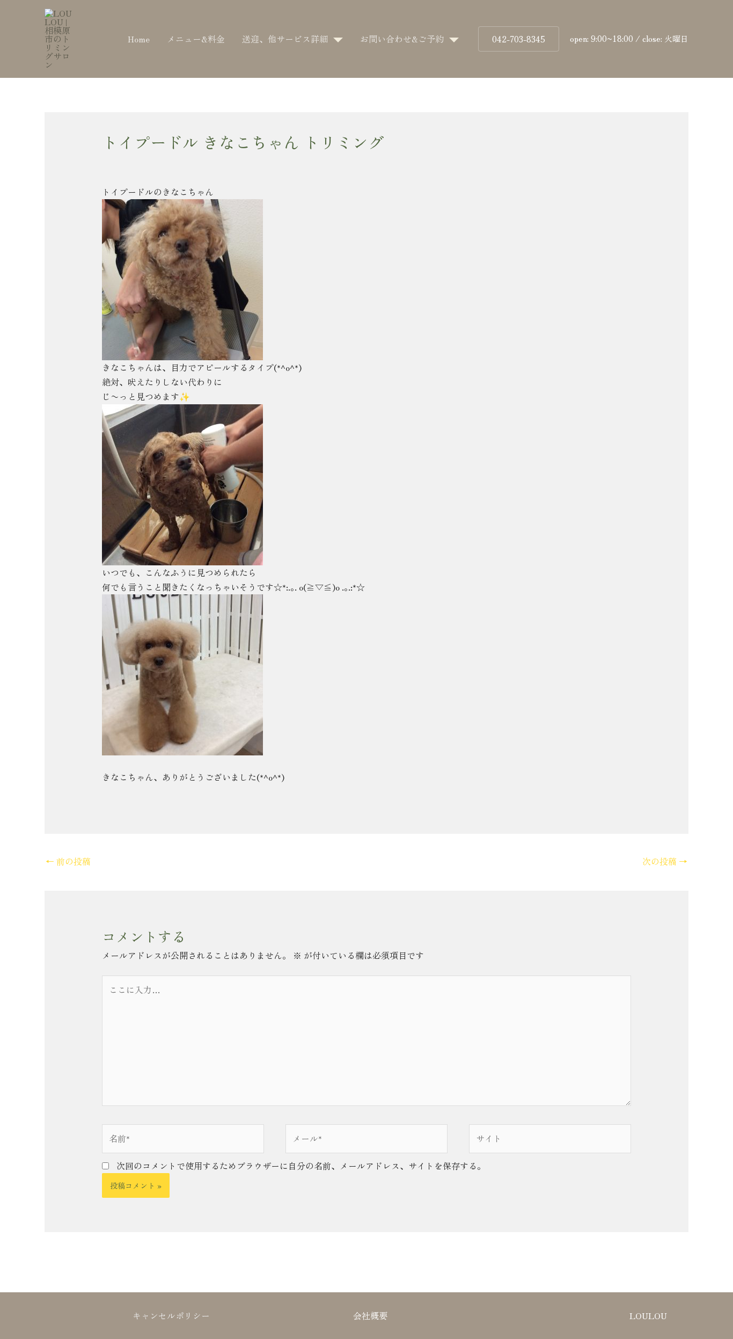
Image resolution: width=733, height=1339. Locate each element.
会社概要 (370, 1315)
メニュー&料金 (196, 38)
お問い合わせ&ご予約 (402, 38)
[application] (335, 38)
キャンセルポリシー (171, 1315)
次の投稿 (664, 861)
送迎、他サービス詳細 (285, 38)
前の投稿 (68, 861)
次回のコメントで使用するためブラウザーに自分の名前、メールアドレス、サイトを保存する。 (301, 1165)
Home (139, 38)
